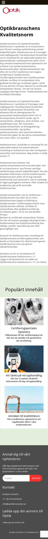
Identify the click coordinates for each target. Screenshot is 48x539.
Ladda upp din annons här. (13, 522)
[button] (4, 2)
